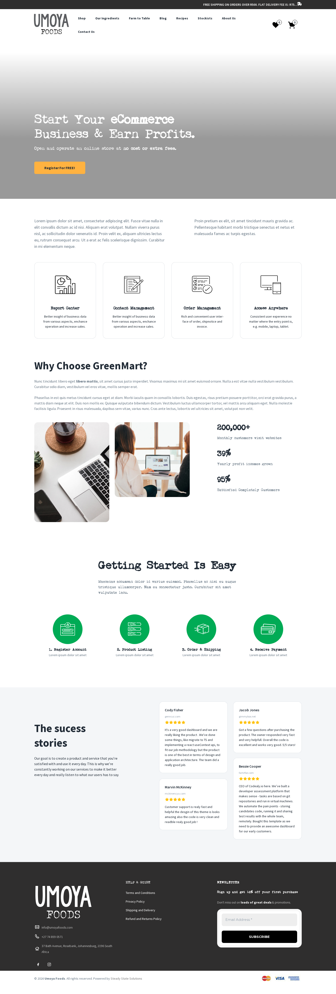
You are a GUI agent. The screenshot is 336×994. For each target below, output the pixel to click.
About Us (229, 18)
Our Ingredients (107, 18)
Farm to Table (139, 18)
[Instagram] (49, 964)
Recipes (182, 18)
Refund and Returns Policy (144, 919)
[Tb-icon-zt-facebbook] (38, 964)
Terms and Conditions (140, 893)
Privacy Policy (135, 901)
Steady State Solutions (126, 978)
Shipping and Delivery (140, 910)
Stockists (205, 18)
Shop (82, 18)
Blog (163, 18)
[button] (294, 25)
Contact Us (86, 32)
